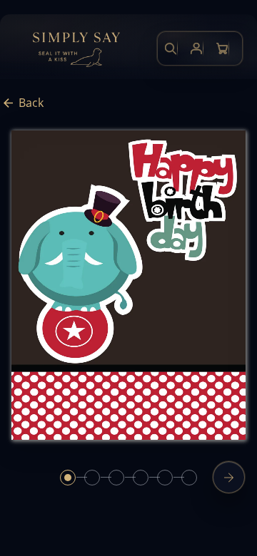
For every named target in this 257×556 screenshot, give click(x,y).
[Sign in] (196, 48)
